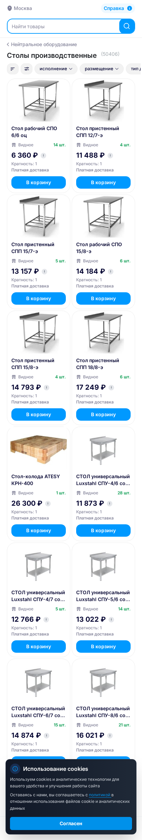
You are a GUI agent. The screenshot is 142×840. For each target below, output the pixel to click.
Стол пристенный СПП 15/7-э (32, 247)
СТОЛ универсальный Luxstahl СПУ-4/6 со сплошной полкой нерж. (103, 480)
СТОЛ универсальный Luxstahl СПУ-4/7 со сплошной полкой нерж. (38, 596)
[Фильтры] (26, 68)
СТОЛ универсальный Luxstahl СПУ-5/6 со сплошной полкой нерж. (103, 596)
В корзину (38, 182)
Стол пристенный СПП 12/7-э (97, 131)
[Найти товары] (126, 26)
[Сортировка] (13, 68)
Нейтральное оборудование (44, 44)
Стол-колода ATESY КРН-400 (35, 479)
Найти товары (28, 26)
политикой (100, 794)
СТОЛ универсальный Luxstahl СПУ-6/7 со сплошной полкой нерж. (38, 712)
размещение (99, 68)
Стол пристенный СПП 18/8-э (97, 363)
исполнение (53, 68)
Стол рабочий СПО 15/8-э (99, 247)
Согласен (71, 823)
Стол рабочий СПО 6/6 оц (34, 131)
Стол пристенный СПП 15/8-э (32, 363)
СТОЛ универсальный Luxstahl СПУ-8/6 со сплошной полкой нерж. (103, 712)
